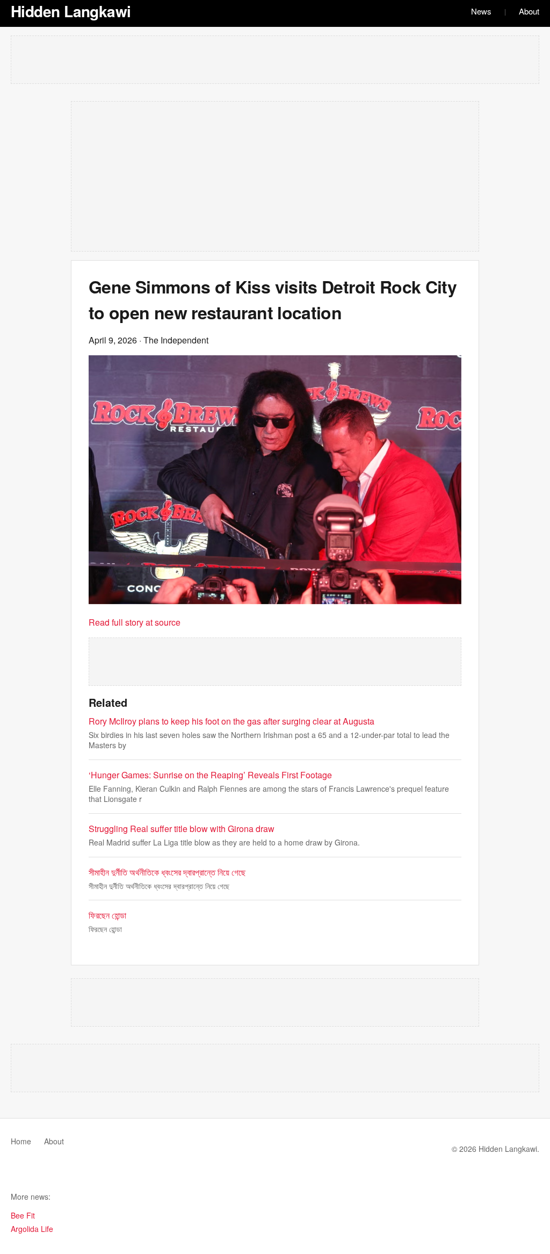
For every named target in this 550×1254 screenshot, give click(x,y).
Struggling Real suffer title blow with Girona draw (181, 828)
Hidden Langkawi (71, 11)
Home (21, 1141)
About (529, 11)
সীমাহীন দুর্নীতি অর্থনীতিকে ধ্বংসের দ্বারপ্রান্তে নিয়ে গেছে (167, 872)
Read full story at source (134, 622)
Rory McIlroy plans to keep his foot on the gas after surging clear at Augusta (231, 721)
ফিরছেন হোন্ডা (107, 915)
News (481, 11)
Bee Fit (23, 1215)
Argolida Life (32, 1228)
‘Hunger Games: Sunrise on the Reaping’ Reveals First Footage (210, 775)
